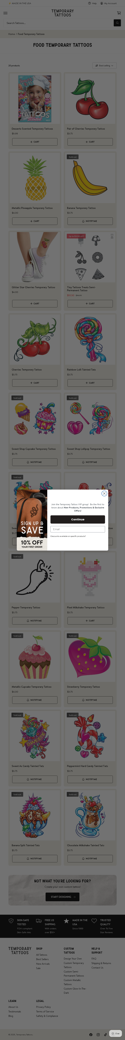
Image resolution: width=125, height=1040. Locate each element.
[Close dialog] (104, 493)
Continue (77, 519)
